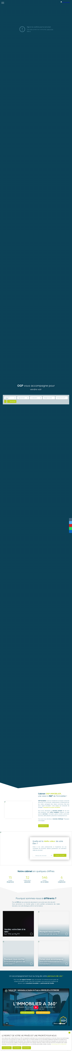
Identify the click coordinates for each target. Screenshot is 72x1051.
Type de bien (21, 397)
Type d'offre (7, 397)
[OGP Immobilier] (65, 3)
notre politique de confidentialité (58, 1044)
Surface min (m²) (61, 397)
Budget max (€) (48, 397)
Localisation (34, 397)
